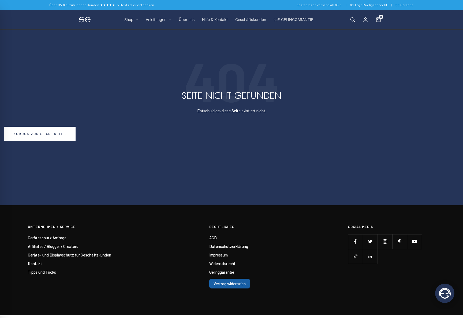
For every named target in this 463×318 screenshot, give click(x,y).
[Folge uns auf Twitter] (370, 241)
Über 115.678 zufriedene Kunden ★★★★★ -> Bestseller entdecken (101, 5)
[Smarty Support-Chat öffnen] (444, 293)
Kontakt (35, 263)
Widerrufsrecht (222, 263)
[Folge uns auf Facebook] (355, 241)
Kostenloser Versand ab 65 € (319, 5)
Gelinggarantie (221, 272)
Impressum (218, 254)
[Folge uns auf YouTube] (414, 241)
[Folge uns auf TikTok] (355, 256)
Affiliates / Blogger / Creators (53, 246)
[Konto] (365, 20)
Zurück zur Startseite (39, 134)
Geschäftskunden (250, 19)
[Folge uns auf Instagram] (385, 241)
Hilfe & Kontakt (215, 19)
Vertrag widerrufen (230, 283)
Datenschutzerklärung (228, 246)
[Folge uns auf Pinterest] (399, 241)
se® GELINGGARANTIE (293, 19)
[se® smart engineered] (85, 20)
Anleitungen (156, 19)
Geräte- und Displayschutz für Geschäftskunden (69, 254)
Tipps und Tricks (42, 272)
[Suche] (353, 20)
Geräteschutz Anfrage (47, 237)
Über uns (187, 19)
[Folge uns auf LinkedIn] (370, 256)
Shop (128, 19)
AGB (213, 237)
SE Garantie (404, 5)
